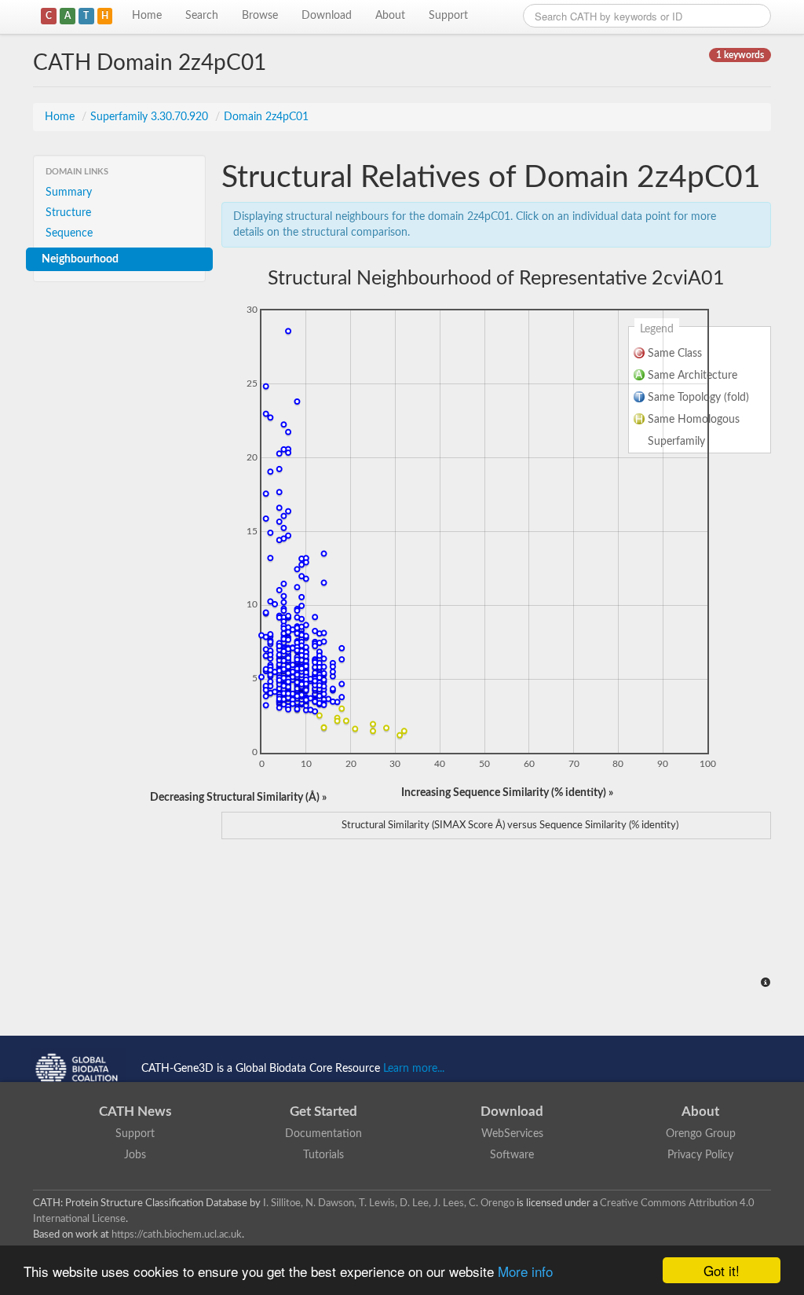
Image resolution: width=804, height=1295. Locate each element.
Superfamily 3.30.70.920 (150, 117)
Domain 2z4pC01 (266, 117)
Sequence (69, 233)
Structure (68, 212)
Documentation (323, 1133)
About (390, 15)
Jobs (135, 1155)
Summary (69, 192)
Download (327, 15)
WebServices (512, 1133)
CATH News (135, 1111)
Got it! (722, 1270)
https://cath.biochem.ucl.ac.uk (176, 1234)
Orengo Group (701, 1133)
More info (525, 1271)
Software (512, 1155)
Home (147, 15)
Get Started (323, 1111)
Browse (260, 15)
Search (201, 15)
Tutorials (323, 1155)
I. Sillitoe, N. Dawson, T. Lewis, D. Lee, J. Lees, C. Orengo (388, 1203)
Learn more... (413, 1068)
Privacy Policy (700, 1155)
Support (448, 15)
